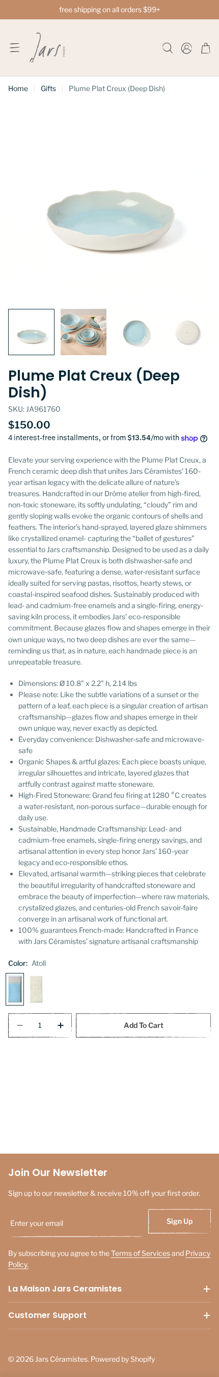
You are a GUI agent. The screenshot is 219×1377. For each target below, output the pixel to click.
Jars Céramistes (61, 1359)
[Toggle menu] (14, 48)
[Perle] (36, 989)
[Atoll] (14, 989)
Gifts (48, 88)
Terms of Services (140, 1253)
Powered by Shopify (123, 1359)
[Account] (186, 48)
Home (18, 88)
